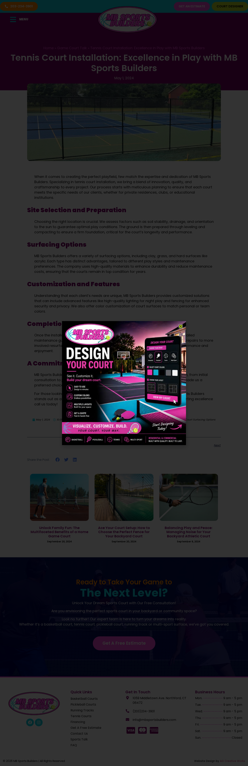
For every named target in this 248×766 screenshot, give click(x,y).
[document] (124, 383)
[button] (180, 326)
